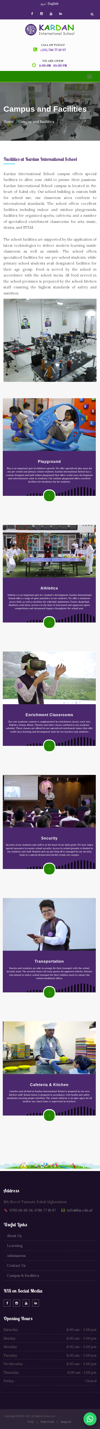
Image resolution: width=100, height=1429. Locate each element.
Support (66, 1421)
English (53, 4)
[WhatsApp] (90, 1418)
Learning (15, 1245)
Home (8, 121)
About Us (14, 1236)
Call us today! (53, 45)
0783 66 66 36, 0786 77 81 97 (33, 1210)
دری (43, 4)
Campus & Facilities (23, 1275)
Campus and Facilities (36, 121)
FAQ (31, 1421)
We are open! (52, 61)
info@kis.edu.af (79, 1210)
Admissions (16, 1255)
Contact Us (16, 1265)
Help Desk (47, 1421)
